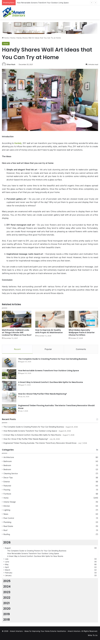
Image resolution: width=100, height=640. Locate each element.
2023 (6, 592)
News (6, 514)
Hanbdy (18, 143)
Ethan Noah (11, 64)
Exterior (7, 482)
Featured (7, 486)
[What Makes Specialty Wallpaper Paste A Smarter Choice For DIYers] (83, 319)
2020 (7, 609)
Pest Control (9, 518)
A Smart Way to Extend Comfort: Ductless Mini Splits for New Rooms (50, 382)
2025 (7, 581)
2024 (7, 586)
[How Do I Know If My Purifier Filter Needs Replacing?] (9, 397)
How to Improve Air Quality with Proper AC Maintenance (49, 331)
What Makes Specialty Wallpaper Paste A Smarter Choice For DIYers (82, 332)
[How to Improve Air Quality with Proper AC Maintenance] (50, 319)
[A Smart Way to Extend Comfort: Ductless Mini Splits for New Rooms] (9, 386)
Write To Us (92, 635)
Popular (48, 349)
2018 (6, 620)
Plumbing (7, 522)
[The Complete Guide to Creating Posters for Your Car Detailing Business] (9, 362)
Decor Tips (8, 478)
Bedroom (7, 465)
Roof (5, 530)
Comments (81, 349)
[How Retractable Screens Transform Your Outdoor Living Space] (9, 374)
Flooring (7, 490)
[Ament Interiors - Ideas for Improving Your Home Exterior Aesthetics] (14, 12)
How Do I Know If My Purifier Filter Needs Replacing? (42, 394)
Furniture (7, 494)
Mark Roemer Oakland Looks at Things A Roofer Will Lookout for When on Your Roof (16, 332)
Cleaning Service (11, 473)
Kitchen (7, 506)
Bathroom (8, 461)
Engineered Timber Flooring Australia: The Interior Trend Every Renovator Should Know (40, 443)
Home (6, 38)
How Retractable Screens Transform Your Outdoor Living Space (48, 370)
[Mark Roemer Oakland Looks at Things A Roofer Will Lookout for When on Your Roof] (16, 319)
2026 (7, 542)
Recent (17, 349)
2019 (6, 614)
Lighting (7, 510)
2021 (6, 603)
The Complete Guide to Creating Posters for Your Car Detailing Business (52, 359)
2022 (6, 598)
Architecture (9, 457)
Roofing (7, 534)
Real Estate (8, 526)
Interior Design (10, 502)
